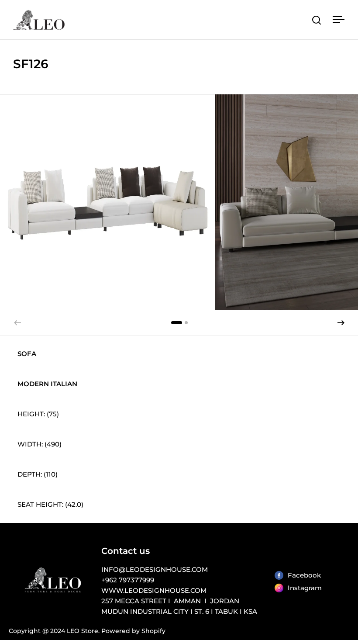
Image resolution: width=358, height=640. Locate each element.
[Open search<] (316, 19)
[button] (341, 323)
